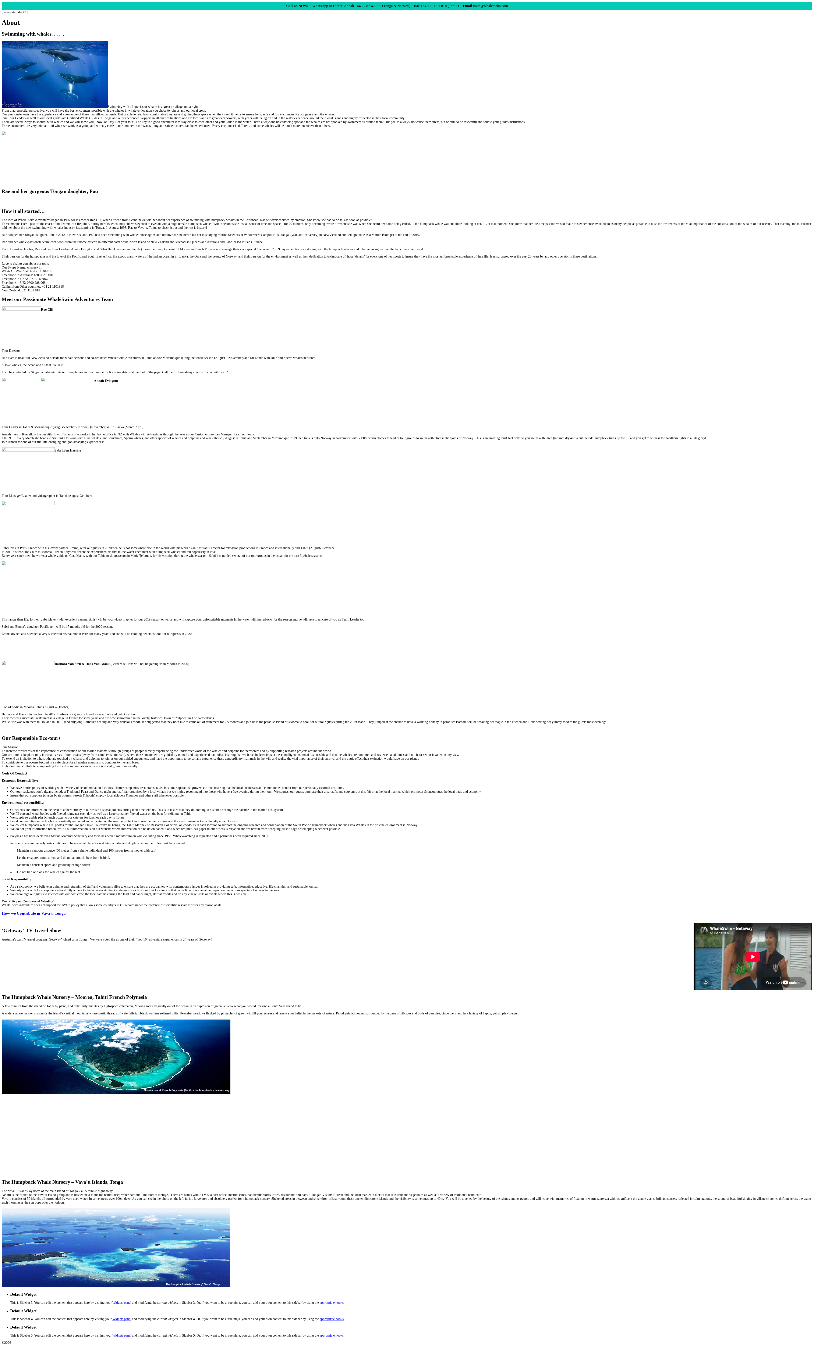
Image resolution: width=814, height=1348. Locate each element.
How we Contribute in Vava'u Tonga (34, 913)
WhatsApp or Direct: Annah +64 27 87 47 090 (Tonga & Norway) (361, 6)
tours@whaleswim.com (485, 6)
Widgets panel (121, 1302)
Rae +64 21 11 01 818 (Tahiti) (436, 6)
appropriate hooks (332, 1302)
